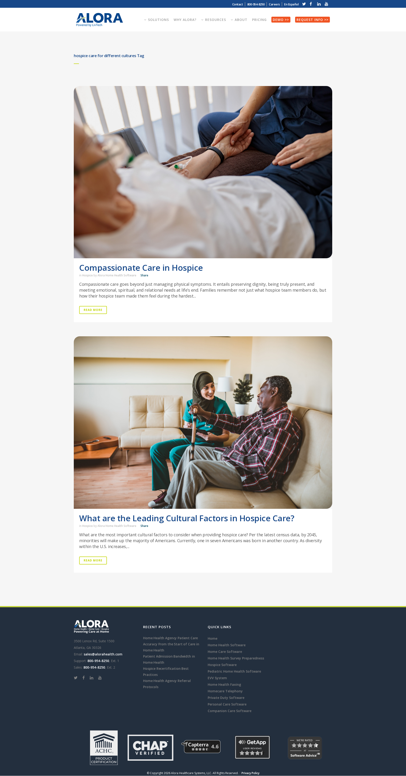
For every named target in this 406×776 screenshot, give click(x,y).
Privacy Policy (250, 773)
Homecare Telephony (225, 691)
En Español (291, 4)
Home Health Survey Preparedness (236, 658)
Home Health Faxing (224, 684)
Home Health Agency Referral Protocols (167, 683)
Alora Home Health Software (117, 275)
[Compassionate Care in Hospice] (203, 172)
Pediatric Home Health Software (234, 671)
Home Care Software (225, 651)
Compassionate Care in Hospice (141, 267)
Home (212, 638)
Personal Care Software (227, 704)
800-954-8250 (98, 660)
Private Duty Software (226, 697)
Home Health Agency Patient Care (170, 638)
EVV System (217, 678)
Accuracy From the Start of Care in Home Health (171, 647)
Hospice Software (222, 664)
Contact (237, 4)
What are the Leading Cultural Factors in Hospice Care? (186, 518)
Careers (274, 4)
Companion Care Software (229, 711)
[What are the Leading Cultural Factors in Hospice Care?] (203, 422)
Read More (93, 310)
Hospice (87, 275)
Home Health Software (227, 645)
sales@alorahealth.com (103, 654)
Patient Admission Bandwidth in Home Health (169, 659)
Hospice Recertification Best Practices (166, 671)
